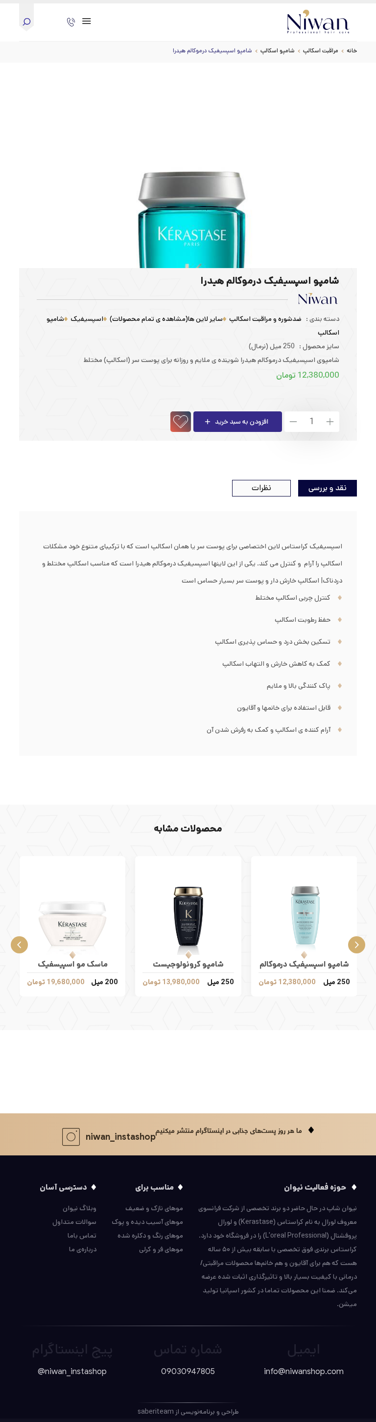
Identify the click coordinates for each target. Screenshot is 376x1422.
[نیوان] (318, 19)
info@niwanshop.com (304, 1371)
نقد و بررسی (327, 488)
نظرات (261, 488)
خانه (352, 50)
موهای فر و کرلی (161, 1249)
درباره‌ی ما (82, 1249)
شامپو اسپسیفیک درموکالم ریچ (304, 966)
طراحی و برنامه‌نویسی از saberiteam (188, 1412)
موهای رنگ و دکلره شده (150, 1236)
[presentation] (356, 943)
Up (330, 421)
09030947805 (188, 1371)
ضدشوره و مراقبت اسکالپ (265, 319)
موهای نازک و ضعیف (154, 1208)
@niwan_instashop (72, 1371)
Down (294, 421)
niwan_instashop (121, 1136)
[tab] (327, 488)
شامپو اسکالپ (277, 50)
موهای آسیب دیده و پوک (147, 1222)
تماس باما (82, 1236)
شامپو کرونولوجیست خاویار (188, 966)
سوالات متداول (74, 1222)
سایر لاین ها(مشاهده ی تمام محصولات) (166, 319)
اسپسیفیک (86, 319)
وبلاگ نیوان (79, 1208)
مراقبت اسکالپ (320, 50)
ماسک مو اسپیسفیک (73, 964)
